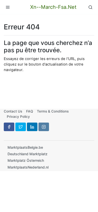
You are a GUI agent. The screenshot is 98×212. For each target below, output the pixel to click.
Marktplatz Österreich (26, 160)
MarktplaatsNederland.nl (28, 167)
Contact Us (13, 111)
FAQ (29, 111)
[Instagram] (43, 127)
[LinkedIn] (32, 127)
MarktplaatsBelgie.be (25, 147)
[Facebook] (9, 127)
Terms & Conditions (53, 111)
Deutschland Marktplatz (27, 154)
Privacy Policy (18, 117)
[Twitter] (20, 127)
